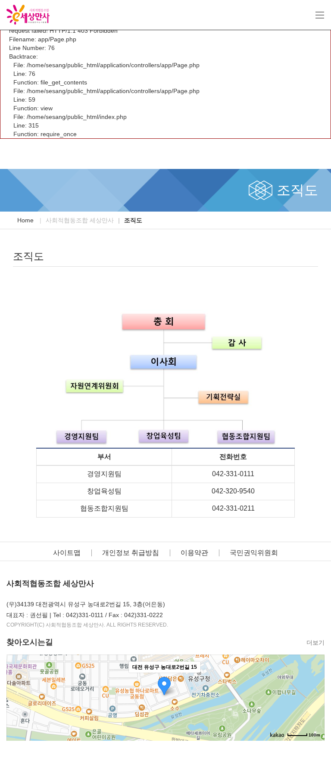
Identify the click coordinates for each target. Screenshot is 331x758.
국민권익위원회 (254, 552)
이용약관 (194, 552)
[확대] (313, 682)
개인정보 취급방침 (130, 552)
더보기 (315, 642)
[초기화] (313, 712)
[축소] (313, 696)
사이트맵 (67, 552)
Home (25, 220)
